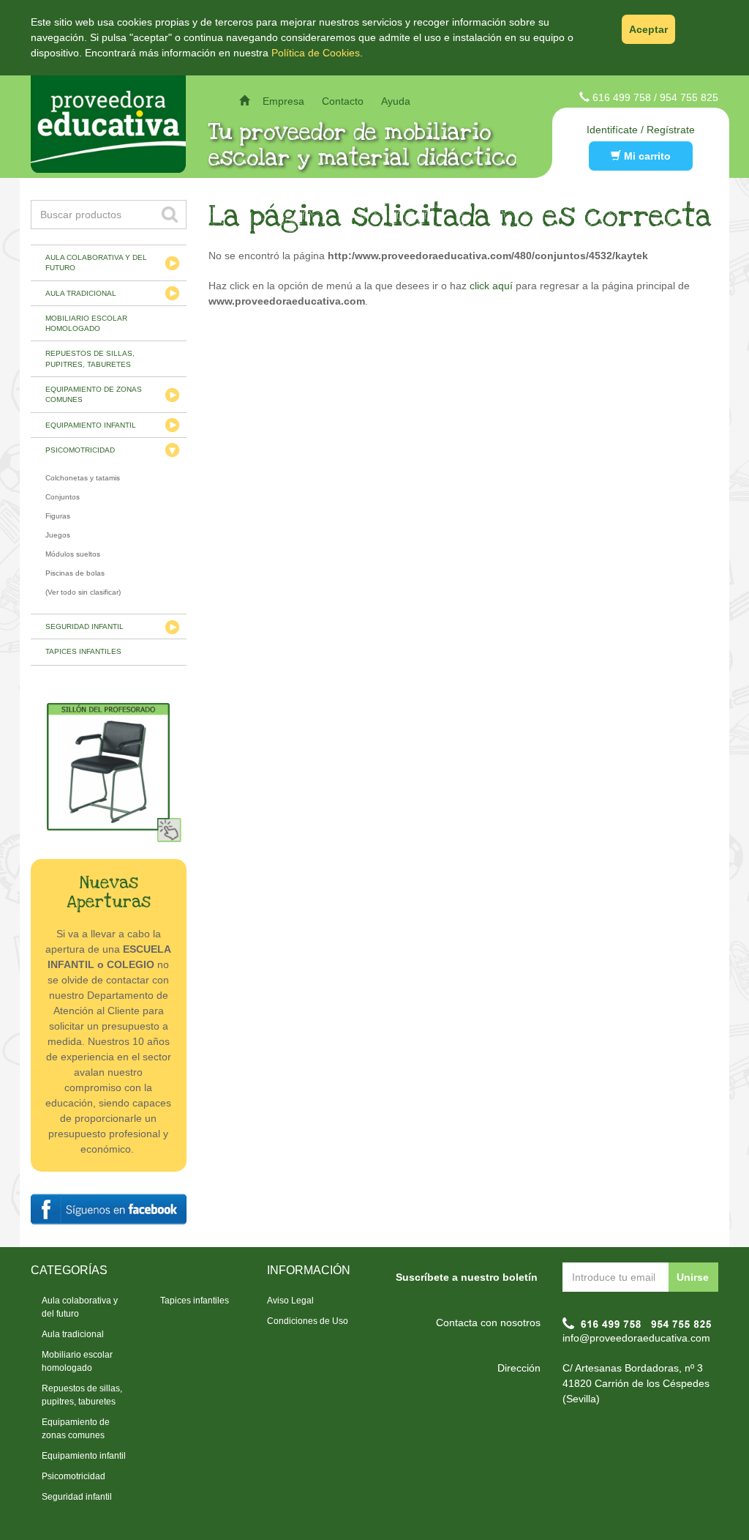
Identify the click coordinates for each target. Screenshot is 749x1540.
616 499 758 (621, 97)
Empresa (283, 101)
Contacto (343, 101)
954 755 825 (689, 97)
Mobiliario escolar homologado (86, 323)
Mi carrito (646, 156)
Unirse (693, 1277)
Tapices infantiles (83, 651)
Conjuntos (62, 497)
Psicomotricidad (80, 450)
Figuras (57, 516)
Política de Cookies (315, 53)
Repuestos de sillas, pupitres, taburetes (90, 358)
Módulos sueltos (72, 554)
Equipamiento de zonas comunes (93, 394)
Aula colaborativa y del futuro (96, 262)
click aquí (491, 285)
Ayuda (395, 101)
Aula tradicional (80, 293)
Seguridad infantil (84, 626)
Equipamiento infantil (90, 425)
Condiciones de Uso (307, 1321)
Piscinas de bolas (75, 573)
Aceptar (648, 29)
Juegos (57, 535)
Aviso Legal (290, 1300)
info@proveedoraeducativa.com (636, 1338)
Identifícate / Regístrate (641, 129)
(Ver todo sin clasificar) (83, 592)
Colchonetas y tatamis (82, 478)
